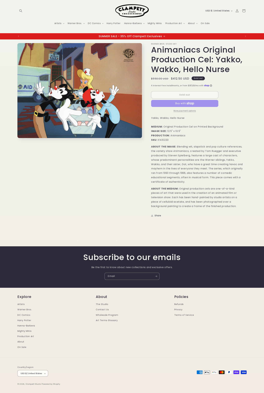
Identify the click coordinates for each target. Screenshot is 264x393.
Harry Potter (24, 320)
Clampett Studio (33, 384)
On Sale (21, 347)
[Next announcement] (245, 36)
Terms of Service (184, 314)
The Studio (102, 304)
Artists (21, 304)
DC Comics (23, 314)
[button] (20, 10)
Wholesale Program (107, 314)
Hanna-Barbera (26, 325)
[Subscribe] (156, 276)
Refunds (179, 304)
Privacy (178, 309)
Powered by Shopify (51, 384)
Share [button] (158, 215)
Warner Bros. (24, 309)
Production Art (25, 336)
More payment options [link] (185, 110)
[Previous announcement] (18, 36)
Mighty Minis (24, 330)
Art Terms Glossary (107, 320)
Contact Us (102, 309)
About (20, 341)
